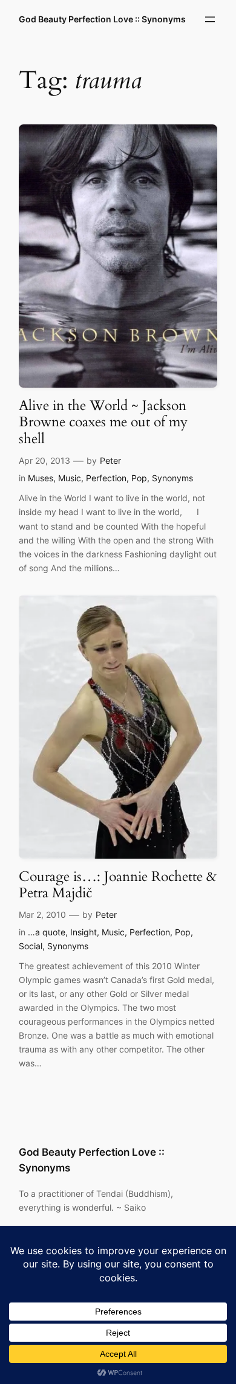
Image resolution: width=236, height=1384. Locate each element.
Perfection (106, 478)
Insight (83, 932)
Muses (40, 478)
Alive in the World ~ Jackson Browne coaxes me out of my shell (103, 422)
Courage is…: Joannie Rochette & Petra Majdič (118, 885)
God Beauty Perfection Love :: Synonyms (102, 19)
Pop (139, 478)
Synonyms (172, 478)
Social (30, 946)
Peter (110, 460)
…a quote (46, 932)
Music (69, 478)
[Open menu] (210, 19)
